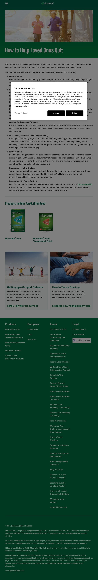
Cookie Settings (21, 113)
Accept (56, 113)
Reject (74, 113)
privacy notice (22, 106)
